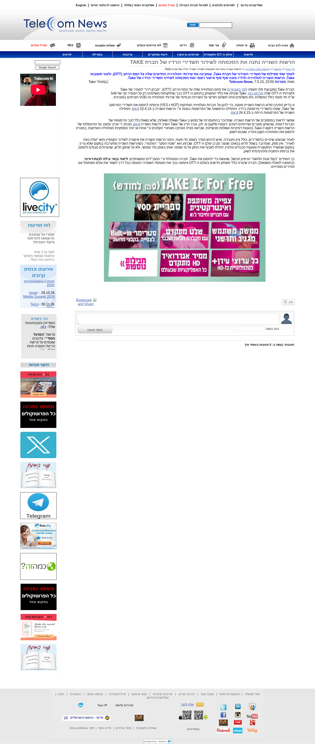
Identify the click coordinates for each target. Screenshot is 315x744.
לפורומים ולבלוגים (223, 5)
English (81, 5)
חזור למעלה (252, 694)
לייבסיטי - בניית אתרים (155, 741)
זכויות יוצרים (186, 694)
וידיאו (183, 45)
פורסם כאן (255, 93)
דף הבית (290, 69)
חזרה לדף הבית (278, 45)
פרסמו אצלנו (95, 694)
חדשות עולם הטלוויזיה (258, 69)
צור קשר (213, 45)
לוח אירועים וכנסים (149, 45)
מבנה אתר (207, 694)
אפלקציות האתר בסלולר (139, 5)
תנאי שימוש (139, 694)
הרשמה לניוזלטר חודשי (105, 5)
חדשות (277, 69)
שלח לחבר (187, 704)
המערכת (75, 694)
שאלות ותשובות (146, 728)
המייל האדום (167, 5)
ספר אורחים (123, 728)
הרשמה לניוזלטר (229, 694)
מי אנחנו (241, 45)
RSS (71, 45)
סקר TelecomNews (81, 728)
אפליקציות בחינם (158, 697)
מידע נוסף (104, 728)
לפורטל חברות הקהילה (193, 5)
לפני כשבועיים (237, 89)
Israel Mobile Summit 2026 (38, 292)
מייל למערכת (117, 694)
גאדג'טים (193, 729)
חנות (61, 694)
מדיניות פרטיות (162, 694)
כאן (135, 109)
